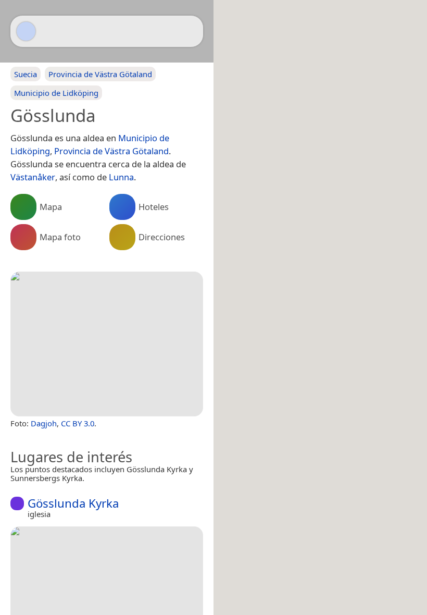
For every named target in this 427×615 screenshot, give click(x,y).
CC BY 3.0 (77, 423)
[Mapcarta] (26, 31)
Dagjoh (44, 423)
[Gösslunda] (106, 344)
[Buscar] (190, 31)
